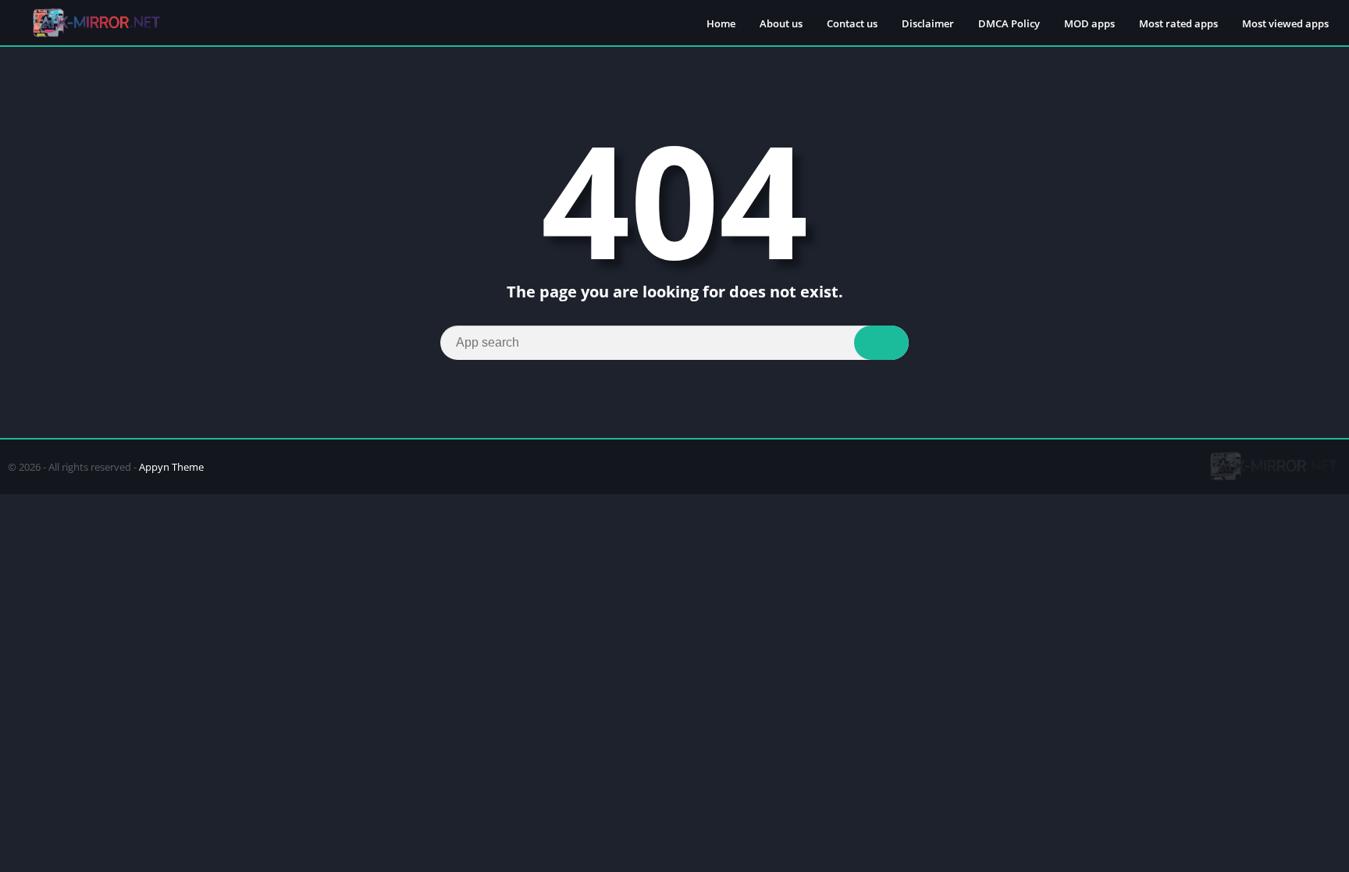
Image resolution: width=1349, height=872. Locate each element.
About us (781, 23)
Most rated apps (1178, 23)
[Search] (881, 343)
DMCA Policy (1009, 23)
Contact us (852, 23)
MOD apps (1089, 23)
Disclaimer (928, 23)
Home (721, 23)
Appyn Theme (171, 467)
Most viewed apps (1285, 23)
